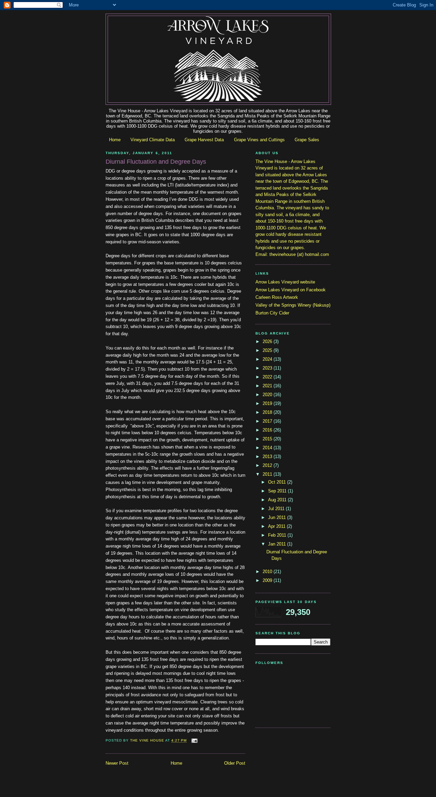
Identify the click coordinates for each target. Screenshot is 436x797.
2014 (268, 447)
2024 (268, 359)
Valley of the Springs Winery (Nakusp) (292, 305)
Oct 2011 (277, 482)
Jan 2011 (277, 544)
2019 (268, 403)
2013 (268, 456)
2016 (268, 430)
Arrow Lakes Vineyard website (285, 281)
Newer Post (117, 763)
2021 (268, 385)
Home (115, 139)
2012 (268, 465)
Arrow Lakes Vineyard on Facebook (290, 289)
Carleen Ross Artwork (276, 297)
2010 (268, 571)
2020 (268, 394)
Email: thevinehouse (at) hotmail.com (292, 254)
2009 (268, 580)
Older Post (234, 763)
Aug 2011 (278, 499)
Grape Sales (307, 139)
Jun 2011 (277, 517)
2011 (268, 474)
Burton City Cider (272, 312)
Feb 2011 (277, 535)
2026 (268, 341)
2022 (268, 376)
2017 (268, 421)
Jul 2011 (277, 508)
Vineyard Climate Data (152, 139)
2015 (268, 438)
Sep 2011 (278, 490)
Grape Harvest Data (204, 139)
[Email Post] (194, 741)
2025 (268, 350)
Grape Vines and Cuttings (259, 139)
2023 (268, 368)
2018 (268, 412)
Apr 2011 (277, 526)
